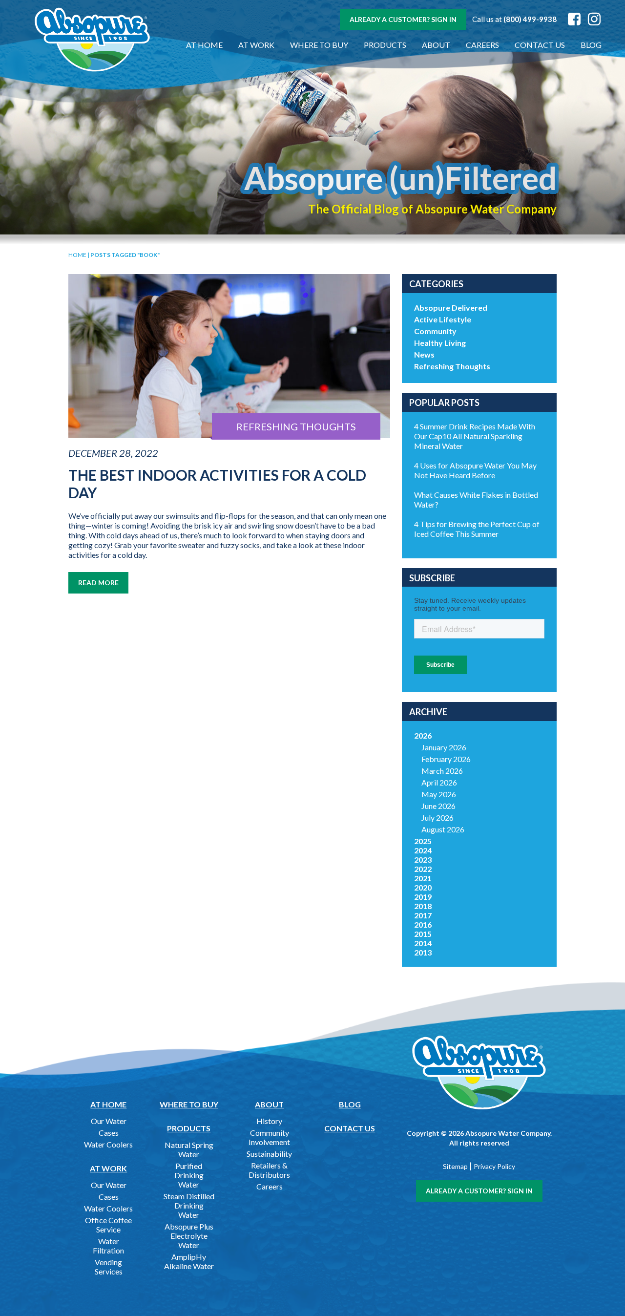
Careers (482, 44)
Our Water (108, 1120)
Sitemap (455, 1166)
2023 (423, 859)
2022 (423, 868)
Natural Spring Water (189, 1149)
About (436, 44)
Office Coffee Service (108, 1224)
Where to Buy (319, 44)
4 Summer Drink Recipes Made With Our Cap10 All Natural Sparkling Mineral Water (474, 436)
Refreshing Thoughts (452, 366)
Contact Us (540, 44)
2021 (423, 878)
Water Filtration (108, 1245)
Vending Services (109, 1266)
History (269, 1120)
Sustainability (269, 1153)
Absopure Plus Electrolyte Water (189, 1236)
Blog (591, 44)
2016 (423, 924)
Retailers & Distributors (269, 1170)
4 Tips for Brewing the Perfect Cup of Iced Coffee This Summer (477, 528)
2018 (423, 906)
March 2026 (442, 770)
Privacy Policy (494, 1166)
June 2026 (438, 805)
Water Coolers (108, 1144)
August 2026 (442, 829)
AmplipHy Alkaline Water (189, 1261)
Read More (98, 582)
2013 (423, 952)
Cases (109, 1132)
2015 (423, 933)
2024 (423, 850)
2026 (423, 735)
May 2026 (438, 794)
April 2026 (439, 782)
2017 (423, 915)
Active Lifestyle (442, 319)
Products (385, 44)
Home (77, 254)
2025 (423, 841)
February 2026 (446, 759)
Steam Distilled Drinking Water (189, 1205)
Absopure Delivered (450, 307)
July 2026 (437, 817)
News (424, 354)
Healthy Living (440, 342)
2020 (423, 887)
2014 (423, 943)
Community (435, 331)
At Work (256, 44)
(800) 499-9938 (530, 19)
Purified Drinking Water (189, 1175)
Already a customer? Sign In (403, 19)
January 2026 (443, 747)
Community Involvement (269, 1137)
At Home (204, 44)
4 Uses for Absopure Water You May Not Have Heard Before (475, 470)
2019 (423, 896)
